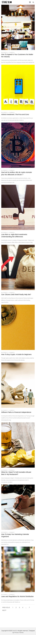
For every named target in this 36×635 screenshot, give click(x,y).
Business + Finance (8, 52)
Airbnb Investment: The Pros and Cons (15, 114)
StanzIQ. (14, 630)
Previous (6, 607)
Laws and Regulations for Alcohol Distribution (17, 596)
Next (4, 610)
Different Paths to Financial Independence (16, 412)
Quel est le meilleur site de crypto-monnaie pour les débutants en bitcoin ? (16, 173)
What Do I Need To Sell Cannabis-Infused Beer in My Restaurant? (16, 473)
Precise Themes (19, 632)
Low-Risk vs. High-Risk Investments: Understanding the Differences (14, 236)
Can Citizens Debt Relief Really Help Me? (16, 294)
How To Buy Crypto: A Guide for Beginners (16, 354)
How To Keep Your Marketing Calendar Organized (15, 535)
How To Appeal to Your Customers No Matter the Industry (17, 56)
